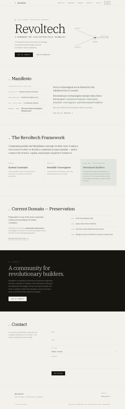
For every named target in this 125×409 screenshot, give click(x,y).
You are (54, 348)
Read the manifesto (43, 54)
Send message (58, 373)
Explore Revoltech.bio (17, 238)
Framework (71, 3)
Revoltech (22, 3)
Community (89, 3)
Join (107, 3)
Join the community (24, 54)
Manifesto (61, 3)
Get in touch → (105, 396)
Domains (80, 3)
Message (54, 356)
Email (53, 340)
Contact (98, 3)
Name (53, 332)
